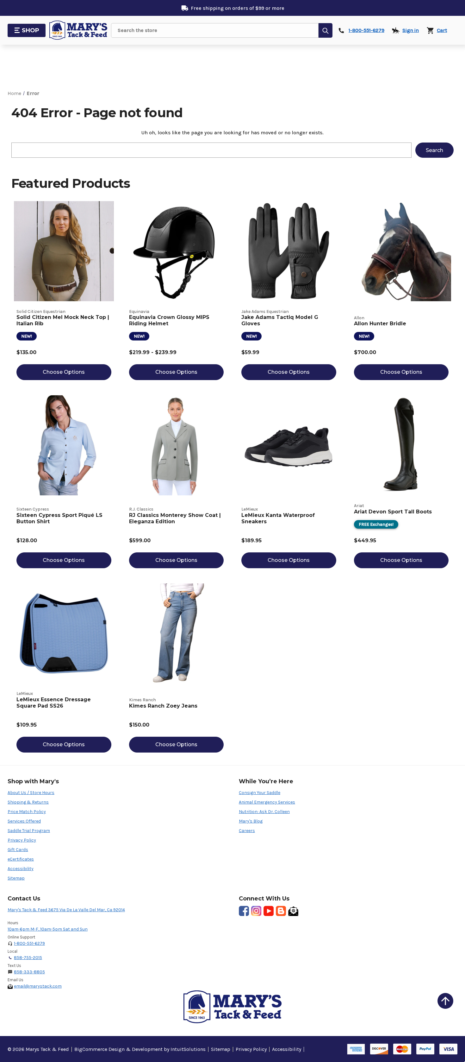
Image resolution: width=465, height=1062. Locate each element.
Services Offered (24, 821)
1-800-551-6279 (29, 943)
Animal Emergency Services (267, 802)
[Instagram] (256, 911)
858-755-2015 (28, 957)
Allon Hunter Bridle (380, 324)
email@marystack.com (38, 986)
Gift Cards (18, 849)
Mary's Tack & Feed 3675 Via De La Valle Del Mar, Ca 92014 (66, 910)
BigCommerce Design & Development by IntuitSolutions (140, 1049)
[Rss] (281, 911)
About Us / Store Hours (31, 792)
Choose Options (64, 372)
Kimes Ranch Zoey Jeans (163, 706)
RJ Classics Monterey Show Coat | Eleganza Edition (175, 518)
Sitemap (16, 878)
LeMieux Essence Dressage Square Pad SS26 (53, 702)
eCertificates (21, 859)
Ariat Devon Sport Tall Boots (393, 512)
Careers (247, 830)
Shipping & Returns (28, 802)
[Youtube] (269, 911)
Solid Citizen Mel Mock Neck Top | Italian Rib (62, 320)
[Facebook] (244, 911)
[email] (293, 911)
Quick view (64, 251)
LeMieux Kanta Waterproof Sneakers (278, 518)
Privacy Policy (22, 840)
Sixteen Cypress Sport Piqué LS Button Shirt (59, 518)
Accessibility (21, 868)
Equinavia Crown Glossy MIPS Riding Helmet (169, 320)
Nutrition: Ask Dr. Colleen (264, 811)
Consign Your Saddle (259, 792)
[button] (445, 1001)
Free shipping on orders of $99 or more (237, 8)
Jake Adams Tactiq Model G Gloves (279, 320)
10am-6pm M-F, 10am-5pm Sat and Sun (48, 929)
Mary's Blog (251, 821)
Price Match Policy (27, 811)
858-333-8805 (29, 972)
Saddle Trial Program (29, 830)
